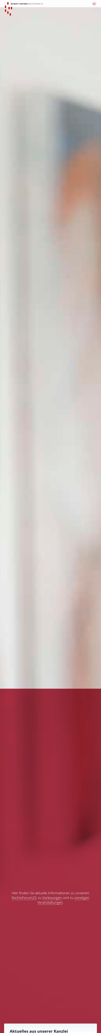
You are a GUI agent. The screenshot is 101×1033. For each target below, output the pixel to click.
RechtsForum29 (24, 897)
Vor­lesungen (52, 897)
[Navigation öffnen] (94, 4)
